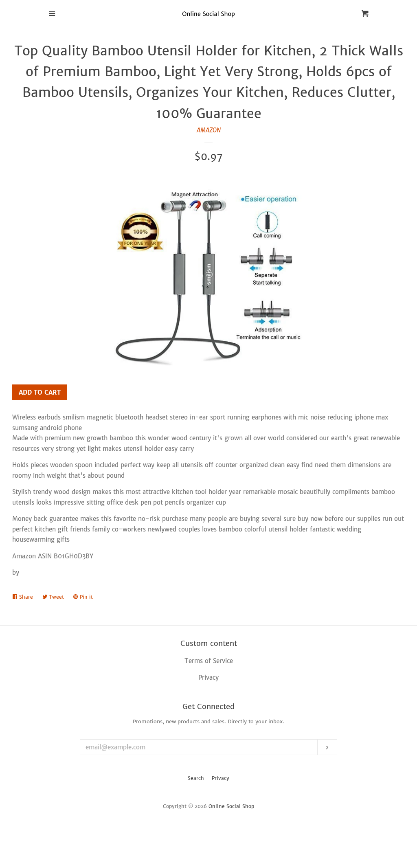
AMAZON (209, 130)
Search (196, 778)
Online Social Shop (231, 806)
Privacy (220, 778)
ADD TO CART (40, 392)
